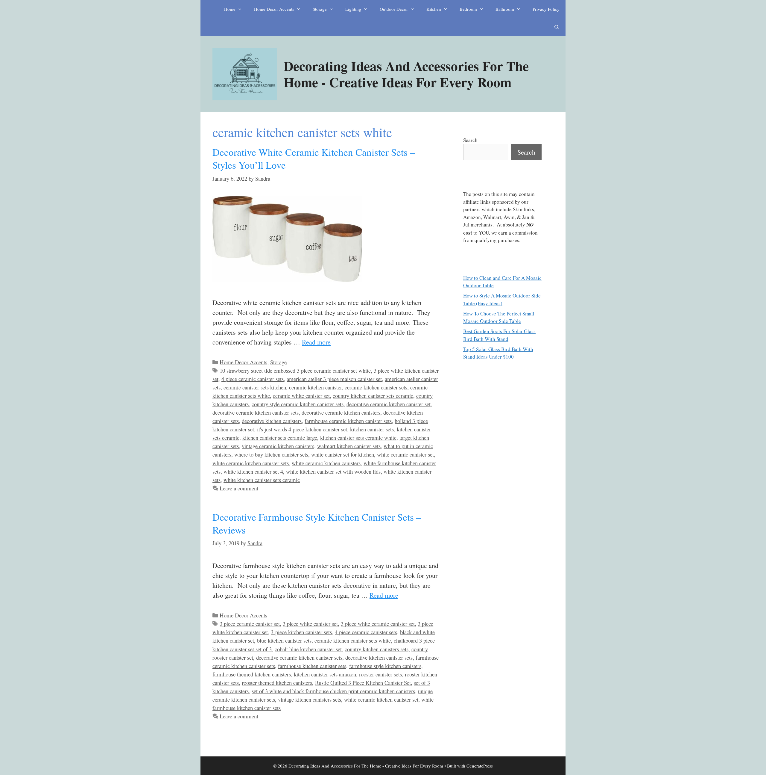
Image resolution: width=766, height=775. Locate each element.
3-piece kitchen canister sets (301, 632)
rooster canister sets (380, 674)
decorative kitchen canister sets (379, 657)
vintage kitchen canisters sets (309, 699)
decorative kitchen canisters (272, 420)
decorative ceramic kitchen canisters (341, 412)
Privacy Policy (546, 9)
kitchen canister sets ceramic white (358, 437)
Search (470, 140)
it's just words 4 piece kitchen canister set (302, 429)
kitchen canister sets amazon (325, 674)
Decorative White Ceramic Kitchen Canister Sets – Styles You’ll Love (313, 158)
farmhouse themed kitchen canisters (251, 674)
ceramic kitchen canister (315, 387)
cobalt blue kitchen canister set (308, 649)
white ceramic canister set (405, 454)
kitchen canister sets (372, 429)
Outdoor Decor (394, 9)
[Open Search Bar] (557, 27)
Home (229, 9)
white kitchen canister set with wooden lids (333, 471)
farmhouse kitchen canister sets (312, 666)
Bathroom (505, 9)
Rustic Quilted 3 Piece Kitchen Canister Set (363, 682)
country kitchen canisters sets (376, 649)
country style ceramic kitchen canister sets (298, 404)
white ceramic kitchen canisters (326, 463)
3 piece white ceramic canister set (378, 623)
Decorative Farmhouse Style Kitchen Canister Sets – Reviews (316, 523)
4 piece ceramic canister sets (252, 379)
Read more (316, 342)
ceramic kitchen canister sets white (352, 640)
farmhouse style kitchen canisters (385, 666)
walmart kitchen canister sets (349, 446)
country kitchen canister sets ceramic (373, 395)
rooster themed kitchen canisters (277, 682)
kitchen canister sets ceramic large (279, 437)
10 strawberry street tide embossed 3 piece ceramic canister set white (295, 370)
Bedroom (468, 9)
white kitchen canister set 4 (253, 471)
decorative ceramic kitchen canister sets (255, 412)
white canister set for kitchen (342, 454)
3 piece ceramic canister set (250, 623)
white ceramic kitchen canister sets (250, 463)
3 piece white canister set (310, 623)
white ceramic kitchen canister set (381, 699)
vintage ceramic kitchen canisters (278, 446)
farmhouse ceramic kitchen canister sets (348, 420)
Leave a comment (239, 488)
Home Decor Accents (274, 9)
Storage (320, 9)
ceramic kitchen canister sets (376, 387)
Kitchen (433, 9)
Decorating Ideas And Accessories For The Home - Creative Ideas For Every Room (406, 74)
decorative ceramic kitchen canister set (388, 404)
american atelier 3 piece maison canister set (334, 379)
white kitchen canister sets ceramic (262, 480)
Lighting (353, 9)
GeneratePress (479, 766)
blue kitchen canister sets (284, 640)
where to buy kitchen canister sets (271, 454)
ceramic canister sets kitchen (255, 387)
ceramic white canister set (301, 395)
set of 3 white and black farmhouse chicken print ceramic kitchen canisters (333, 691)
